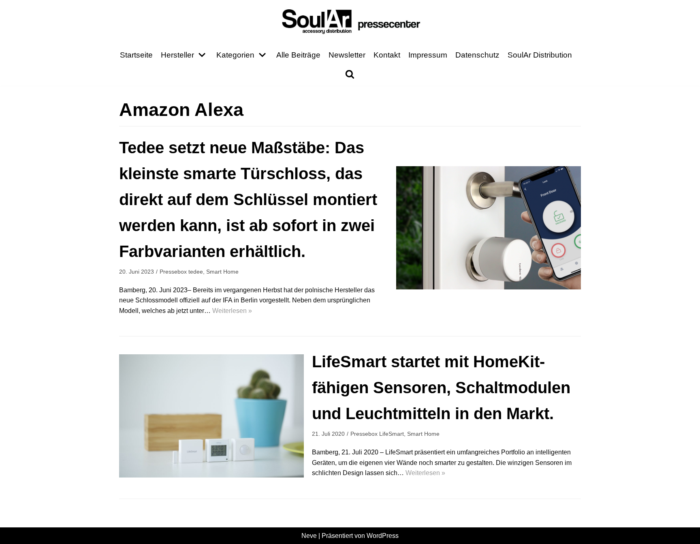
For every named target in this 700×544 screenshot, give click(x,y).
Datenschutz (477, 55)
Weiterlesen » (232, 310)
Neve (309, 535)
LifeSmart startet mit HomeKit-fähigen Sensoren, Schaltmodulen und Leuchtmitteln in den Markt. (441, 387)
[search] (349, 74)
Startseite (136, 55)
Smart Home (222, 272)
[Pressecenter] (350, 20)
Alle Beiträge (298, 55)
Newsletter (347, 55)
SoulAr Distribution (540, 55)
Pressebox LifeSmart (377, 434)
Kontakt (386, 55)
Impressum (427, 55)
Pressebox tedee (181, 272)
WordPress (383, 535)
